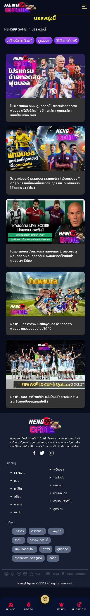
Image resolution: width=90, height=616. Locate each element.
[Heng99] (35, 7)
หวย (16, 480)
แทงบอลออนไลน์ (25, 549)
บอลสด (57, 485)
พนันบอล (58, 469)
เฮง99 (46, 549)
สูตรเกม (58, 509)
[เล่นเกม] (45, 599)
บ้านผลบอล (60, 493)
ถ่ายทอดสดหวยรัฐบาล (28, 558)
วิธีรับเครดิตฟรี (66, 40)
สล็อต (17, 496)
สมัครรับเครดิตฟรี (19, 40)
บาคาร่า (18, 504)
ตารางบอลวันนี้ (39, 540)
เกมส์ (17, 512)
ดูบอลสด (44, 40)
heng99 (56, 531)
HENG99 (19, 473)
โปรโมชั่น (58, 477)
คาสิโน (18, 488)
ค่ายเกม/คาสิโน (62, 501)
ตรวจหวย (37, 531)
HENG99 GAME (15, 29)
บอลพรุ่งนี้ (39, 29)
